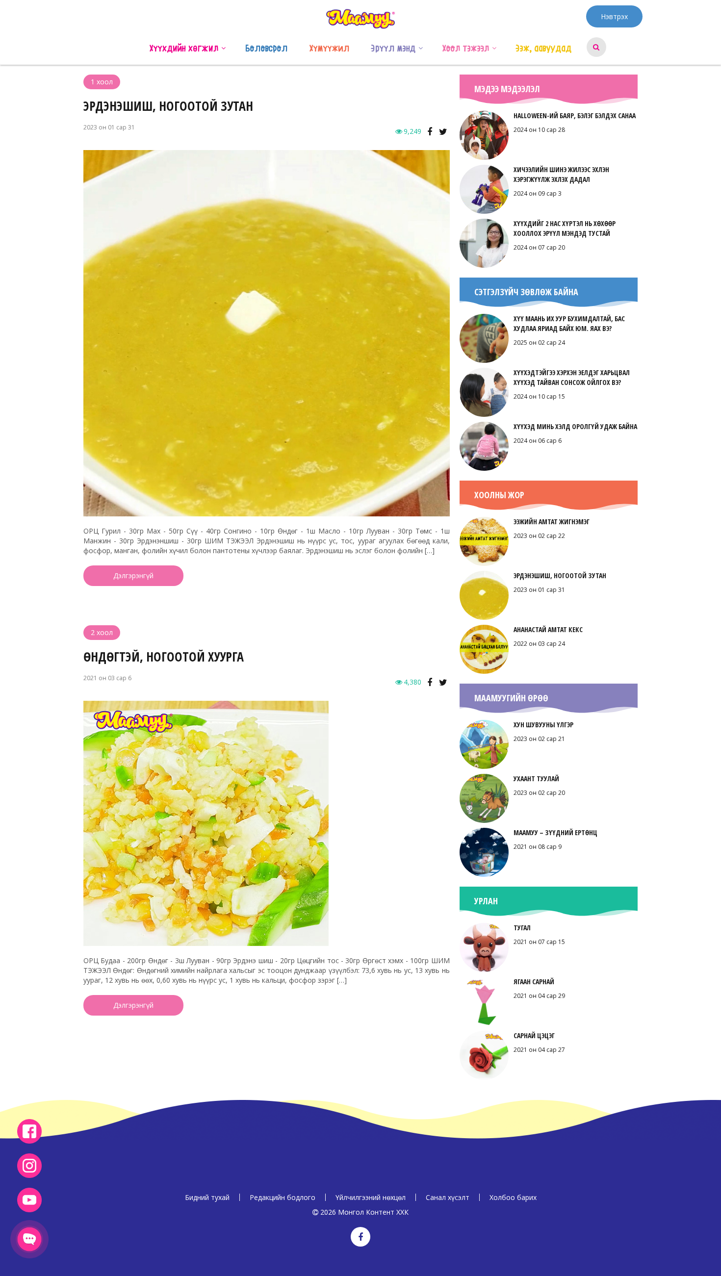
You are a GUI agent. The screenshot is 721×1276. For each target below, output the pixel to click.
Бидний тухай (207, 1197)
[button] (223, 47)
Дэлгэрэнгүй (133, 575)
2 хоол (102, 632)
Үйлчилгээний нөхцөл (370, 1197)
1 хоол (102, 81)
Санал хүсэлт (447, 1197)
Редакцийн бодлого (282, 1197)
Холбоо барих (513, 1197)
